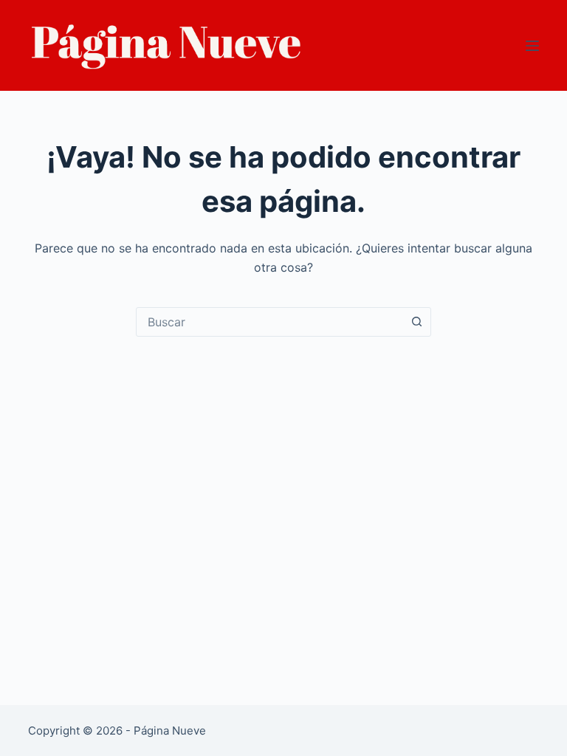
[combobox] (269, 322)
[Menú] (532, 45)
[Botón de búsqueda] (416, 322)
